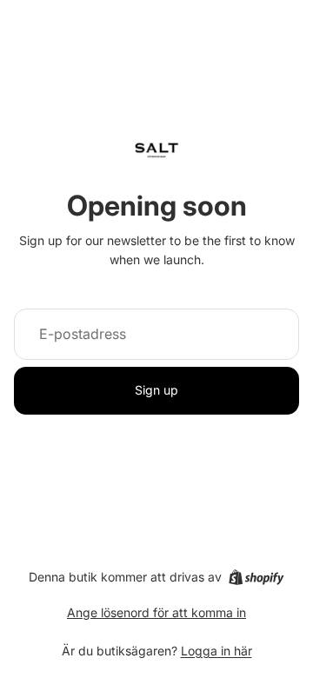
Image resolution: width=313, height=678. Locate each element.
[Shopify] (256, 577)
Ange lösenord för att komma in (156, 612)
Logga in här (216, 650)
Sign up (156, 389)
